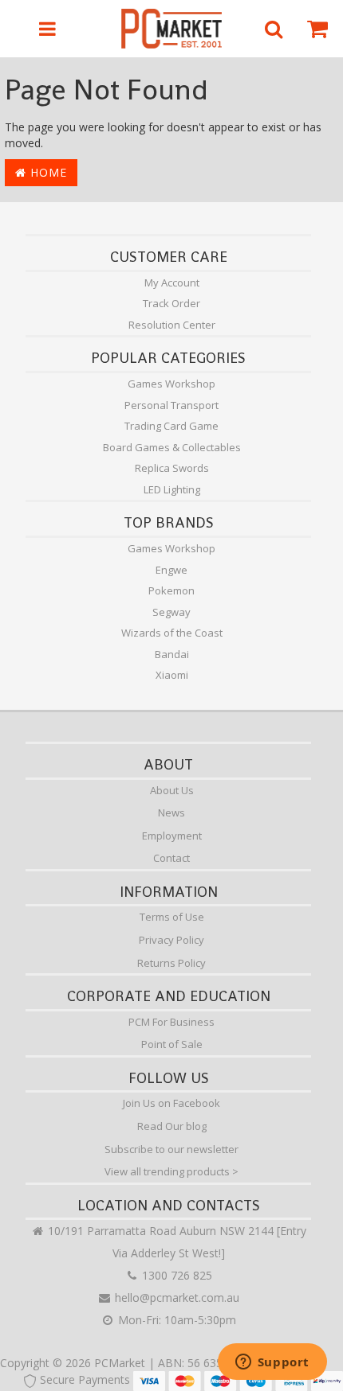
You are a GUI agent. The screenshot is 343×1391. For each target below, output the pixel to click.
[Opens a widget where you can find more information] (272, 1363)
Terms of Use (172, 917)
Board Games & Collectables (172, 447)
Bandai (172, 654)
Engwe (171, 570)
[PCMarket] (172, 29)
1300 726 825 (175, 1275)
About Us (172, 790)
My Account (171, 282)
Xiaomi (172, 675)
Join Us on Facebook (171, 1103)
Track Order (171, 303)
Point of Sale (172, 1044)
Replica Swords (172, 468)
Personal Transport (171, 405)
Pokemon (171, 590)
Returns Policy (171, 963)
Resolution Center (171, 325)
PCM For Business (171, 1022)
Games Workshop (171, 383)
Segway (171, 612)
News (171, 812)
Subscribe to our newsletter (171, 1149)
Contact (171, 858)
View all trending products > (171, 1171)
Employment (172, 835)
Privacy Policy (171, 940)
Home (46, 172)
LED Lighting (172, 489)
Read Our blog (172, 1126)
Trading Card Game (171, 426)
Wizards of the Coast (172, 632)
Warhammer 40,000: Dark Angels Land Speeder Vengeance (134, 1325)
